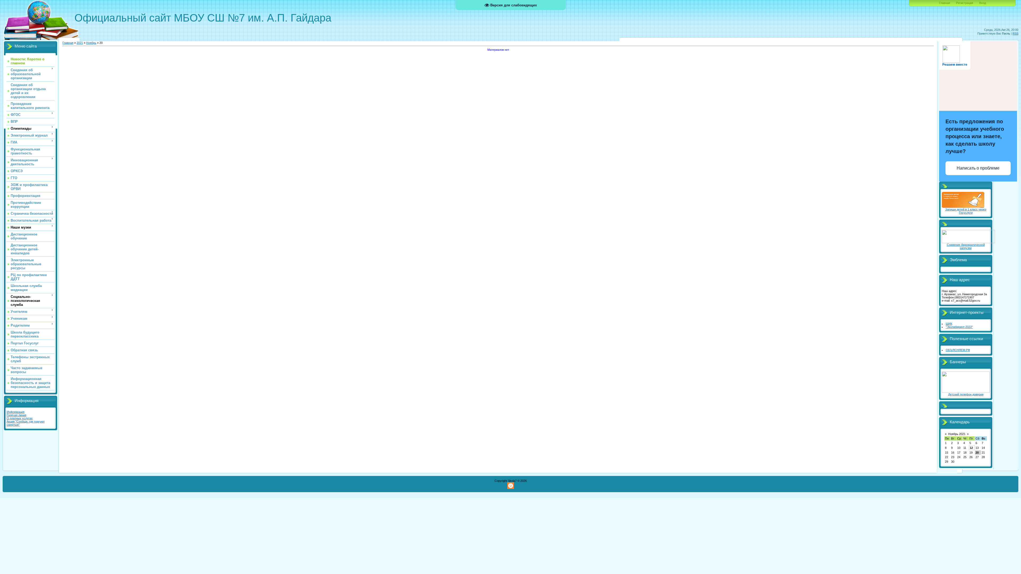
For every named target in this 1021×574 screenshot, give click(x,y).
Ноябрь (91, 42)
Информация (15, 411)
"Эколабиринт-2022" (959, 326)
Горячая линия (16, 415)
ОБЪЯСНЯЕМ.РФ (958, 350)
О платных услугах (20, 418)
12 (971, 447)
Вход (982, 3)
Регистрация (964, 3)
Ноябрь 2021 (956, 434)
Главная (944, 3)
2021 (80, 42)
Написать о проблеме (978, 168)
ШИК (949, 323)
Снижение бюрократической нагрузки (966, 246)
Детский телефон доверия (966, 394)
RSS (1015, 33)
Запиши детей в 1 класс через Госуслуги (965, 211)
